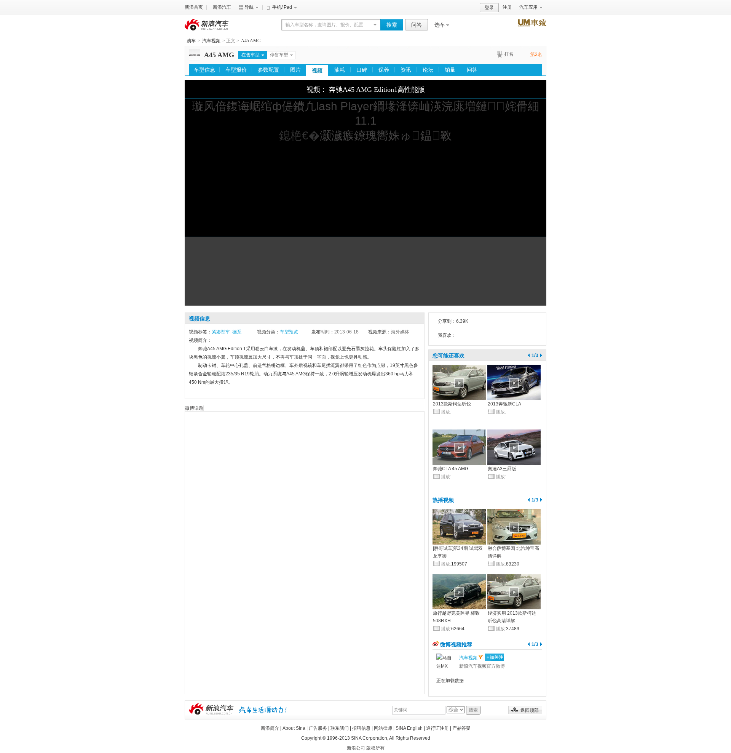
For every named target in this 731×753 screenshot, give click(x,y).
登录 (489, 7)
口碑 (361, 70)
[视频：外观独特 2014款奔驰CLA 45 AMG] (459, 447)
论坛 (428, 70)
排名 (509, 54)
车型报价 (236, 70)
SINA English (409, 728)
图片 (295, 70)
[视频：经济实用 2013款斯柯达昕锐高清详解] (459, 382)
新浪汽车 (222, 7)
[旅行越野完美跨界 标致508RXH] (459, 591)
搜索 (391, 25)
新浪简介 (270, 728)
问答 (416, 25)
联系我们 (339, 728)
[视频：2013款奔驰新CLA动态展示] (514, 382)
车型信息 (204, 70)
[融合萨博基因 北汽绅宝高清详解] (514, 527)
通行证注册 (437, 728)
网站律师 (383, 728)
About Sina (294, 728)
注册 (507, 7)
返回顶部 (529, 710)
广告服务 (318, 728)
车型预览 (289, 332)
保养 (383, 70)
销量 (450, 70)
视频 (317, 70)
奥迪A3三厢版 (502, 468)
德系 (236, 332)
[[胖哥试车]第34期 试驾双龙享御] (459, 527)
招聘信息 (361, 728)
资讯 (406, 70)
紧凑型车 (221, 332)
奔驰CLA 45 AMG (450, 468)
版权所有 (375, 748)
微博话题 (194, 408)
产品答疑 (461, 728)
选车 (439, 25)
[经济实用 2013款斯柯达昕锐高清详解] (514, 591)
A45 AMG (251, 40)
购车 (191, 40)
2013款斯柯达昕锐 (452, 404)
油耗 (339, 70)
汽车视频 (211, 40)
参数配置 (268, 70)
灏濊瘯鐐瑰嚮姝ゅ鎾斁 (386, 135)
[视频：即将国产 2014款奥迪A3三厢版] (514, 447)
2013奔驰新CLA (504, 404)
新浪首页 (194, 7)
